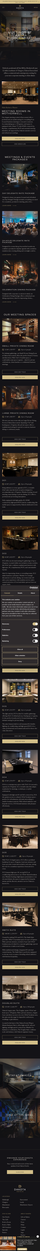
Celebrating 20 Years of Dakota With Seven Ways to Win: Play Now (20, 2)
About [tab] (33, 593)
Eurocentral (24, 1200)
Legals (23, 1230)
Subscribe (20, 1172)
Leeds (22, 1202)
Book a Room (14, 14)
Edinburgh (5, 1200)
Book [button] (36, 7)
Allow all (20, 649)
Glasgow (5, 1202)
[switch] (35, 629)
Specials (5, 1230)
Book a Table (26, 13)
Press (22, 1222)
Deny (20, 661)
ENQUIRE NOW (20, 138)
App (22, 1232)
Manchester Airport (26, 1205)
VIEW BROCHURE (20, 144)
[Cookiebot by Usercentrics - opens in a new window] (30, 588)
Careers (23, 1219)
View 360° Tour (20, 372)
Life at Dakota (25, 1217)
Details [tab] (20, 593)
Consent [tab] (7, 593)
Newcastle (5, 1207)
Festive (4, 1232)
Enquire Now (20, 377)
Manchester (6, 1205)
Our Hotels (5, 1217)
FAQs (22, 1225)
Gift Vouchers (6, 1227)
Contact (23, 1227)
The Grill (5, 1219)
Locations (6, 1196)
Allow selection (20, 655)
